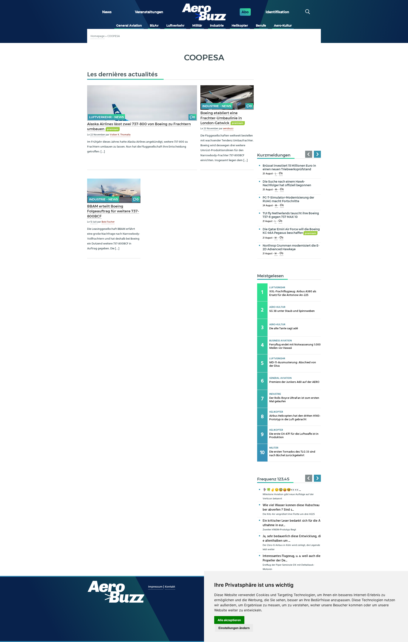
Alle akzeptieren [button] (229, 620)
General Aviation (129, 25)
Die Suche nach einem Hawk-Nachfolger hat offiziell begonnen (287, 183)
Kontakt (170, 586)
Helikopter (240, 25)
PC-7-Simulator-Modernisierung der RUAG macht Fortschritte (288, 199)
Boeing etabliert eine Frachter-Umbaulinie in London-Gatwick (221, 118)
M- (276, 190)
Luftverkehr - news (106, 117)
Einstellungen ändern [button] (234, 628)
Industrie (217, 25)
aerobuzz (228, 129)
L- (276, 174)
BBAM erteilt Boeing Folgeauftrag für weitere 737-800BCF (113, 211)
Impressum (155, 586)
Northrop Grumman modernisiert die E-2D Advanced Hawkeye (291, 247)
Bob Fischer (108, 222)
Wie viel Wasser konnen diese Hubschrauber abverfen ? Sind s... (291, 507)
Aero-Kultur (283, 25)
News (107, 12)
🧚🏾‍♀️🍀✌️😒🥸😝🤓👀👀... (282, 490)
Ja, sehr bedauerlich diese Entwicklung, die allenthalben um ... (292, 538)
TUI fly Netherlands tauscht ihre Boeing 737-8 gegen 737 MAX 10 (291, 215)
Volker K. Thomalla (120, 135)
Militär (197, 25)
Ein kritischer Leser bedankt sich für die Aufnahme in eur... (291, 523)
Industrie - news (216, 106)
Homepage (98, 36)
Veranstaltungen (149, 12)
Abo (245, 12)
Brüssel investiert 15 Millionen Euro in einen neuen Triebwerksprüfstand (289, 167)
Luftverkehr (175, 25)
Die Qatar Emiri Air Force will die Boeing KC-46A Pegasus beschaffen (291, 230)
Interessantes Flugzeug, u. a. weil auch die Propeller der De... (291, 558)
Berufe (261, 25)
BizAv (154, 25)
